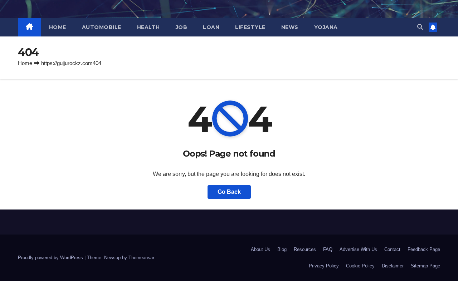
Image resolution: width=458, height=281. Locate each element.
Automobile (101, 27)
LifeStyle (250, 27)
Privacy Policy (324, 265)
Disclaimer (393, 265)
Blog (282, 249)
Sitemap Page (425, 265)
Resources (305, 249)
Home (57, 27)
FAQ (327, 249)
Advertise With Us (358, 249)
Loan (211, 27)
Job (181, 27)
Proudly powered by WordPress (51, 257)
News (289, 27)
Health (148, 27)
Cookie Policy (360, 265)
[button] (420, 27)
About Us (260, 249)
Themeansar (141, 257)
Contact (392, 249)
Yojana (326, 27)
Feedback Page (424, 249)
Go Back (229, 192)
